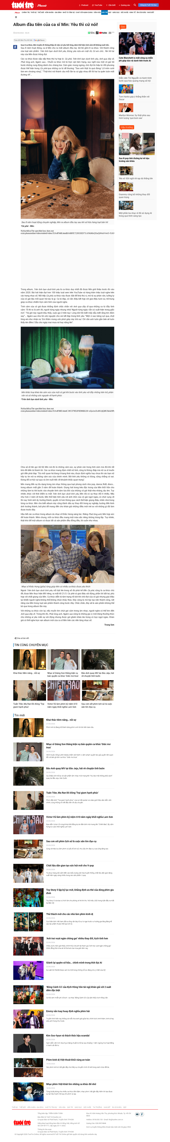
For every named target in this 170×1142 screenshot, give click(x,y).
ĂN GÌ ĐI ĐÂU (117, 1107)
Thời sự (34, 12)
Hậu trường (127, 127)
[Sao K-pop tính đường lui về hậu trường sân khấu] (137, 144)
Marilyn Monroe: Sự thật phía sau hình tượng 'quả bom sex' (134, 116)
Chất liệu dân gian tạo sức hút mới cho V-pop (70, 865)
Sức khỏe (124, 12)
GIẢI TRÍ (70, 1107)
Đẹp (109, 12)
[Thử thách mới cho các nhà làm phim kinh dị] (28, 921)
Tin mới (19, 715)
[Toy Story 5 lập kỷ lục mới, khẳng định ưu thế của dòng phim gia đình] (28, 897)
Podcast (84, 5)
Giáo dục (116, 12)
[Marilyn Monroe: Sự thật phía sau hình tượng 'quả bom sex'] (126, 107)
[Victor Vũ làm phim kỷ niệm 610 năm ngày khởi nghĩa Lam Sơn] (63, 690)
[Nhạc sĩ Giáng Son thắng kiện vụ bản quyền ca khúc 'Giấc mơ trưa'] (63, 659)
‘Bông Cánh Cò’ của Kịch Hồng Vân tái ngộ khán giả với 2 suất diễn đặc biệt (78, 989)
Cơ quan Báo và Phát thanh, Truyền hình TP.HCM (56, 1132)
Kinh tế (132, 12)
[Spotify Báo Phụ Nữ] (91, 33)
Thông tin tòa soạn (45, 1129)
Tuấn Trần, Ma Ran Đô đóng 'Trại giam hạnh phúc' (28, 705)
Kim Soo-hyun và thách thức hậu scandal (68, 1035)
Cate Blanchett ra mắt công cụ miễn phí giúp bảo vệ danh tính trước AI (136, 59)
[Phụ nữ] (41, 5)
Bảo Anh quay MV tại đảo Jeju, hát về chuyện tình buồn (97, 674)
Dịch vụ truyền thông (94, 1127)
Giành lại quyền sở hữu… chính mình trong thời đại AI (74, 962)
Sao (123, 26)
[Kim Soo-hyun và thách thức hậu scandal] (28, 1043)
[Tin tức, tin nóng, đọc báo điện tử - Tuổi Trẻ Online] (22, 5)
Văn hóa (97, 12)
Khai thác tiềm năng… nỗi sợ (26, 673)
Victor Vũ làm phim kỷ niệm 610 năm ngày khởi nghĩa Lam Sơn (62, 705)
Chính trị (25, 12)
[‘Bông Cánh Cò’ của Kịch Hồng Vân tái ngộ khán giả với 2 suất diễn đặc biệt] (28, 994)
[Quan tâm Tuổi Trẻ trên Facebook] (142, 1114)
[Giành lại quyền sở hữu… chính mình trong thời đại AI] (28, 970)
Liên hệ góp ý (122, 1127)
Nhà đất (150, 12)
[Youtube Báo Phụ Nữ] (103, 33)
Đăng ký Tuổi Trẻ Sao (148, 5)
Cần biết (112, 5)
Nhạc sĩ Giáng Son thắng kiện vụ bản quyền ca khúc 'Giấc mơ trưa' (62, 674)
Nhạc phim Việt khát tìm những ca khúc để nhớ (71, 1084)
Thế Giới (41, 12)
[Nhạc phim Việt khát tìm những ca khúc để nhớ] (28, 1091)
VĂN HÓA (62, 1107)
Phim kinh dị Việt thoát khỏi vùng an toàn (68, 1059)
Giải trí (104, 12)
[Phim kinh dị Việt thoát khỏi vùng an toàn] (28, 1067)
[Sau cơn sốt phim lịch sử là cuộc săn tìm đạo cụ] (97, 690)
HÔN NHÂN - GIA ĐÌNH (35, 1107)
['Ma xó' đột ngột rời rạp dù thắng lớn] (126, 170)
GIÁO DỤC (78, 1107)
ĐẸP (124, 1107)
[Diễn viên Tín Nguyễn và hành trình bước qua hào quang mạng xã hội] (126, 70)
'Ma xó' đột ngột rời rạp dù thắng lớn (136, 178)
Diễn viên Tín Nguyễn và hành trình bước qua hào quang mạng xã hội (135, 79)
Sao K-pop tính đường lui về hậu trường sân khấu (134, 159)
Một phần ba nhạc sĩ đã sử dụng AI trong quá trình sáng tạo (135, 214)
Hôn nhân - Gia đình (53, 12)
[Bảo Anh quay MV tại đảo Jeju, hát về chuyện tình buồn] (97, 659)
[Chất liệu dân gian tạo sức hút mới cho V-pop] (28, 873)
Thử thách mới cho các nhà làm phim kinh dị (69, 914)
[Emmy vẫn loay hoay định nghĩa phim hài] (28, 1019)
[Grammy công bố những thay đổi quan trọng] (126, 186)
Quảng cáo (125, 5)
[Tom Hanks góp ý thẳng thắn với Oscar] (126, 88)
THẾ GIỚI (22, 1107)
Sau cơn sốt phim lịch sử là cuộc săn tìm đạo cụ (96, 705)
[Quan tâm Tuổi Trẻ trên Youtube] (137, 1114)
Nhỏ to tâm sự (69, 12)
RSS (129, 1127)
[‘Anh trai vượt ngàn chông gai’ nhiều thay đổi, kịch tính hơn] (28, 946)
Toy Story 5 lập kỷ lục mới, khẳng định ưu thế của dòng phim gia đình (80, 891)
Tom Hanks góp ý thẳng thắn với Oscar (134, 98)
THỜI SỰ (15, 1107)
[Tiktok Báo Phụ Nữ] (97, 33)
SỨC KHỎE (87, 1107)
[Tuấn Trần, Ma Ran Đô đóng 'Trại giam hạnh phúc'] (29, 690)
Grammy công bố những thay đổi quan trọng (134, 195)
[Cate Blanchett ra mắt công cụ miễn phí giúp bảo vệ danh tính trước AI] (137, 43)
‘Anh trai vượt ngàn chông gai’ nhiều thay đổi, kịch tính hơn (77, 938)
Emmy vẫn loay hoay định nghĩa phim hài (68, 1011)
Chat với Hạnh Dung (84, 12)
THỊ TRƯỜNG (97, 1107)
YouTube (98, 5)
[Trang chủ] (17, 12)
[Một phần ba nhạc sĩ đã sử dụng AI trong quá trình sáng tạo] (126, 205)
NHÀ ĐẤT (107, 1107)
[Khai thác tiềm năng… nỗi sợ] (29, 659)
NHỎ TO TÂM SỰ (51, 1107)
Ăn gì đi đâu (141, 12)
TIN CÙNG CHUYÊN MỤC (31, 645)
